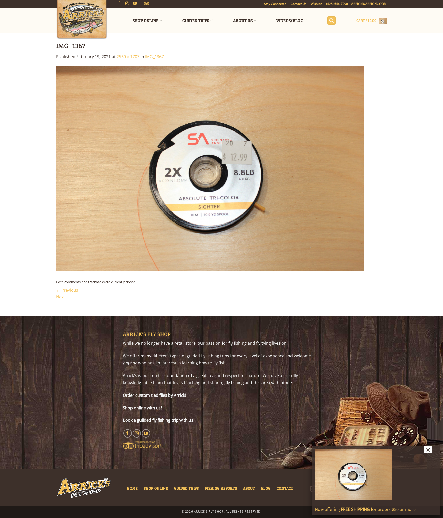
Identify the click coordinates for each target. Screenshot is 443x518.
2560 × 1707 (128, 56)
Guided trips (186, 488)
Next (63, 297)
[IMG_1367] (210, 168)
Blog (266, 488)
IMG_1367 (154, 56)
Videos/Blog (289, 20)
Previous (67, 290)
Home (132, 488)
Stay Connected (275, 4)
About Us (243, 20)
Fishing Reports (221, 488)
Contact (285, 488)
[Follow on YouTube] (135, 4)
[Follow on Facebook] (119, 4)
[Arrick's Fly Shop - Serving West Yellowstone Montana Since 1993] (81, 20)
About (249, 488)
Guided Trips (195, 20)
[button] (331, 20)
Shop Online (146, 20)
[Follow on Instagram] (127, 4)
